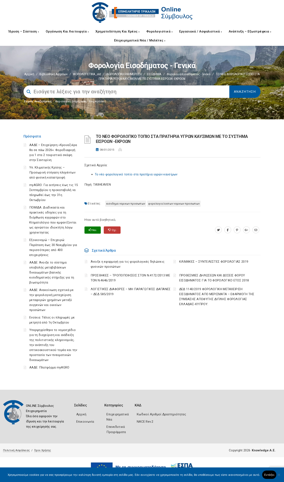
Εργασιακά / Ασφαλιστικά (200, 31)
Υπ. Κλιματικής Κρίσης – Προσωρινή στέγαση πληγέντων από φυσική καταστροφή (52, 172)
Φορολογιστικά (159, 31)
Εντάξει (269, 474)
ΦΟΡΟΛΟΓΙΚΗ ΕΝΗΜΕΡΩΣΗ (124, 74)
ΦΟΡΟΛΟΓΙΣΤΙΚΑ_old (87, 74)
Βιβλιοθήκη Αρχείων (54, 74)
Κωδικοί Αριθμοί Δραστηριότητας (161, 414)
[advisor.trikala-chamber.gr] (256, 230)
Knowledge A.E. (263, 450)
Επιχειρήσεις (97, 101)
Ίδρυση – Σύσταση (23, 31)
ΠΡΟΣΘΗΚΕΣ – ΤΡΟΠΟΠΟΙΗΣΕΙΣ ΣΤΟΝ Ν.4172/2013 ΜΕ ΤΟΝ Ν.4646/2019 (130, 277)
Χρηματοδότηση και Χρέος (116, 31)
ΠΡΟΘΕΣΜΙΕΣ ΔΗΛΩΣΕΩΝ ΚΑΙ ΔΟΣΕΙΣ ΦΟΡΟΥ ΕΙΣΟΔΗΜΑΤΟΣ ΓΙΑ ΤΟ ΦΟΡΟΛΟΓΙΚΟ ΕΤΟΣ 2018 (214, 277)
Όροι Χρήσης (42, 450)
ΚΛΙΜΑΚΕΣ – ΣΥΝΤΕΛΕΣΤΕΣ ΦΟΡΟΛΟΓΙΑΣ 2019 (213, 261)
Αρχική (29, 74)
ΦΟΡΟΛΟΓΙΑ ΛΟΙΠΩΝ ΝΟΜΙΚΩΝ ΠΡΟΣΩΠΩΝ (174, 203)
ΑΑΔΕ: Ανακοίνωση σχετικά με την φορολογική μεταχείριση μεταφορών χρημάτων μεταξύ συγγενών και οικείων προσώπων (51, 300)
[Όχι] (279, 477)
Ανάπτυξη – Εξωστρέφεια (249, 31)
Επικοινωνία (85, 421)
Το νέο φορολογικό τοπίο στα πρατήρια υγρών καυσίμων (136, 174)
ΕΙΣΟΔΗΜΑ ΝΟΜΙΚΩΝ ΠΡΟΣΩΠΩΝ (125, 203)
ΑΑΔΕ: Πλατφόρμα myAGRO (49, 367)
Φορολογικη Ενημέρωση (70, 101)
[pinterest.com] (237, 230)
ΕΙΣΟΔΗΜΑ (154, 74)
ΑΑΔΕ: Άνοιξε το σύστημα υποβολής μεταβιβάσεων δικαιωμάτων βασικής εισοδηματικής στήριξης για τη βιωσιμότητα (51, 272)
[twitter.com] (218, 230)
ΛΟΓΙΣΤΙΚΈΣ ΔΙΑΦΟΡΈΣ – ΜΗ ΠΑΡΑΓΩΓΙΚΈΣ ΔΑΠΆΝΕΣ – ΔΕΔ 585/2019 (131, 291)
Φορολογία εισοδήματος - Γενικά (188, 74)
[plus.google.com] (246, 230)
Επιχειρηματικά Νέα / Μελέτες (139, 40)
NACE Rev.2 (145, 421)
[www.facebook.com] (227, 230)
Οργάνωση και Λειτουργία (67, 31)
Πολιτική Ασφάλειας (16, 450)
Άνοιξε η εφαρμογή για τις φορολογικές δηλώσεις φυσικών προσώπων (128, 264)
